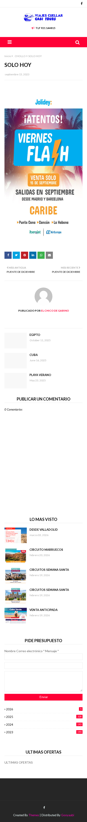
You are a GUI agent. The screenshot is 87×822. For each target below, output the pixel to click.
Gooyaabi (67, 815)
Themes (34, 815)
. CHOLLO (20, 56)
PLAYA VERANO (40, 375)
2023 (43, 732)
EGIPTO (34, 335)
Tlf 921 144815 (45, 28)
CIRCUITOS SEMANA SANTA (49, 569)
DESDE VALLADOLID (43, 529)
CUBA (33, 355)
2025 (43, 717)
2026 (43, 709)
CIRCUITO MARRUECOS (46, 549)
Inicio (7, 56)
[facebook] (81, 3)
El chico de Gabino (55, 310)
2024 (43, 724)
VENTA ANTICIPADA (43, 610)
